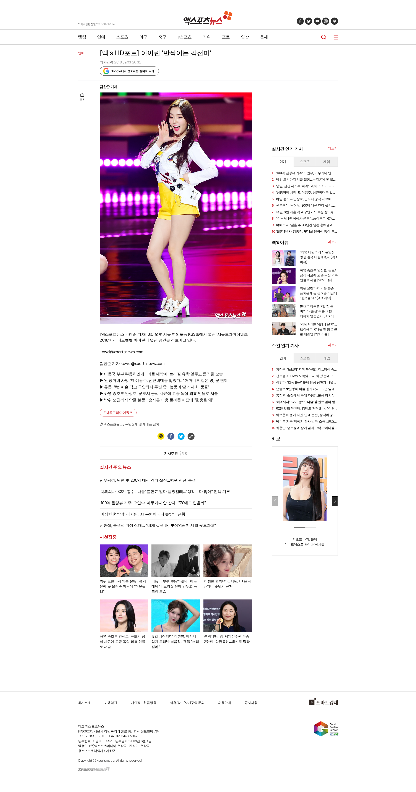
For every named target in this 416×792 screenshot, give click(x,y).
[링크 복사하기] (191, 436)
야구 (143, 36)
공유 (82, 99)
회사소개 (84, 703)
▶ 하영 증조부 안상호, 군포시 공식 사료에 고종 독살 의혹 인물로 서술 (159, 393)
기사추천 (175, 453)
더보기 (333, 148)
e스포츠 (184, 36)
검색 (324, 37)
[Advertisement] (56, 149)
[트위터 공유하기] (181, 436)
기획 (207, 36)
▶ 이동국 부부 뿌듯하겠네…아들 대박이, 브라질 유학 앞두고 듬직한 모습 (161, 374)
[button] (335, 501)
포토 (226, 36)
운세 (264, 36)
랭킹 (82, 36)
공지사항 (251, 703)
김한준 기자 (108, 86)
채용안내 (224, 703)
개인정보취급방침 (143, 703)
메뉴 (335, 37)
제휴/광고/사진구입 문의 (187, 703)
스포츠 (122, 36)
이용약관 (110, 703)
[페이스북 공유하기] (171, 436)
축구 (162, 36)
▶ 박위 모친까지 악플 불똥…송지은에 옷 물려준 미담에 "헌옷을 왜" (156, 400)
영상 (245, 36)
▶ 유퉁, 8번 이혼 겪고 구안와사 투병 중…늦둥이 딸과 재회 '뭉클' (154, 387)
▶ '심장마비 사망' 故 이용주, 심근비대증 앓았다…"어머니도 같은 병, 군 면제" (164, 380)
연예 (101, 36)
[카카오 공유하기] (161, 436)
